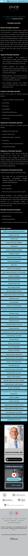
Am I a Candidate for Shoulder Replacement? (14, 416)
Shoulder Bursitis (14, 339)
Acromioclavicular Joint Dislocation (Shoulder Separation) (14, 392)
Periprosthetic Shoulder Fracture (14, 408)
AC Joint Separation (14, 347)
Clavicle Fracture (14, 317)
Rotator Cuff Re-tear (14, 343)
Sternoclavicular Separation (14, 354)
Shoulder (17, 17)
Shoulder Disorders (14, 365)
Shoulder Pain (14, 239)
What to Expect (16, 485)
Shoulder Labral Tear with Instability (14, 380)
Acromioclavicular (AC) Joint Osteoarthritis (14, 332)
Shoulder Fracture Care (14, 420)
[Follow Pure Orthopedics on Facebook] (11, 513)
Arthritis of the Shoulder (14, 268)
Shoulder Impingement (14, 261)
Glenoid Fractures (14, 321)
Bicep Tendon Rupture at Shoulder (14, 295)
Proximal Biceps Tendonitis (14, 336)
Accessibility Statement (13, 522)
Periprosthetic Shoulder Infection (14, 405)
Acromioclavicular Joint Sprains (14, 369)
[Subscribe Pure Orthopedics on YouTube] (17, 513)
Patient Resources (14, 466)
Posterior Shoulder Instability (14, 250)
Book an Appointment (15, 459)
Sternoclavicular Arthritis (14, 257)
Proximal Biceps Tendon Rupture (14, 384)
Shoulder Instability (14, 276)
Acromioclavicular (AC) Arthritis (14, 358)
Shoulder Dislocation (14, 283)
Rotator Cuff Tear (14, 235)
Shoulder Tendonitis (14, 350)
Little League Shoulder (14, 287)
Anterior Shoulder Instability (14, 242)
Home (4, 17)
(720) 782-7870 (24, 1)
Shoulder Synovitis (14, 328)
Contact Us (21, 520)
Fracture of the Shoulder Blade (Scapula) (14, 309)
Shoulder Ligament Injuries (14, 291)
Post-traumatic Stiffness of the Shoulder (14, 272)
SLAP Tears (14, 265)
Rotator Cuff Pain (14, 401)
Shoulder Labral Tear (14, 280)
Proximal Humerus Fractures (14, 324)
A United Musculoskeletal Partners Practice (14, 534)
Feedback (13, 520)
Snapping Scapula (14, 254)
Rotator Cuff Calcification (14, 362)
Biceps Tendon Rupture (14, 377)
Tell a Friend (23, 518)
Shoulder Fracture (14, 298)
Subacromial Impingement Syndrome (14, 231)
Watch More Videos (14, 479)
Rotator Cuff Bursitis (14, 388)
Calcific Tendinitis (14, 397)
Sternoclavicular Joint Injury (14, 412)
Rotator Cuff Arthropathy (14, 306)
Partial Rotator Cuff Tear (14, 373)
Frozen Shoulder (14, 302)
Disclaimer (9, 518)
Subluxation (14, 246)
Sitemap (6, 520)
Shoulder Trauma (14, 313)
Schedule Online (13, 1)
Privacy (16, 518)
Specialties (10, 17)
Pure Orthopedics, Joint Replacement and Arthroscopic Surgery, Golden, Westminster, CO (14, 528)
